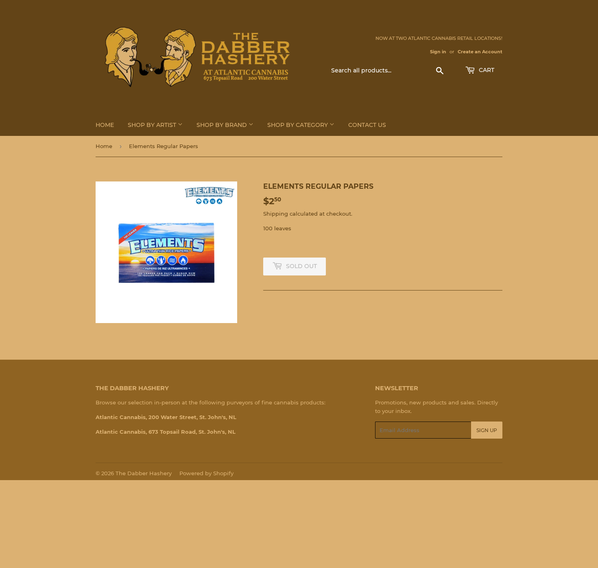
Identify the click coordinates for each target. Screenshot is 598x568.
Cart (485, 70)
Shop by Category (298, 125)
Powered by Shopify (206, 473)
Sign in (438, 52)
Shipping (275, 213)
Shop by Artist (153, 125)
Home (105, 125)
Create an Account (480, 52)
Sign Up (486, 430)
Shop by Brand (222, 125)
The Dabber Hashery (144, 473)
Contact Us (367, 125)
